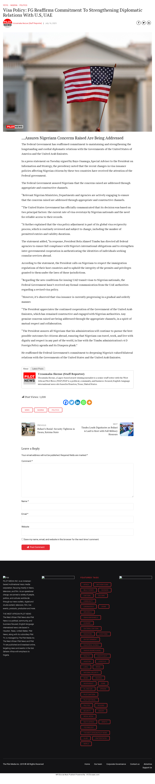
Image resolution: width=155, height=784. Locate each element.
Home (87, 764)
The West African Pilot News (95, 733)
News (27, 410)
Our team (98, 764)
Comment (27, 461)
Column (101, 596)
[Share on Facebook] (139, 23)
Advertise (148, 764)
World (86, 744)
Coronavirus (89, 606)
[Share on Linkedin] (149, 23)
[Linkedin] (77, 402)
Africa (86, 584)
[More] (89, 402)
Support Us (147, 767)
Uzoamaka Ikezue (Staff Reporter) (27, 23)
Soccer (101, 711)
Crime (103, 606)
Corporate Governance (116, 764)
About (25, 369)
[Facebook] (65, 402)
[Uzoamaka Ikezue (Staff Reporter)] (29, 383)
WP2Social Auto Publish (65, 775)
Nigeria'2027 (88, 683)
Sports (104, 722)
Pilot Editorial (90, 700)
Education (88, 634)
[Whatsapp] (83, 402)
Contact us (135, 764)
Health (87, 656)
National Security (91, 672)
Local (86, 667)
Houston (87, 661)
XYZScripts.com (92, 775)
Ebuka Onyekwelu (91, 617)
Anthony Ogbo (102, 584)
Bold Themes (89, 590)
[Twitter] (71, 402)
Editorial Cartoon (91, 628)
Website (25, 526)
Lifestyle (102, 661)
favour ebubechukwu (92, 650)
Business (104, 590)
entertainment (90, 639)
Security (87, 711)
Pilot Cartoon (89, 694)
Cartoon (87, 596)
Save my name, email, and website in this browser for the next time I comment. (61, 539)
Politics (55, 410)
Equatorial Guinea (91, 645)
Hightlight (102, 656)
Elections (103, 634)
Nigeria (40, 410)
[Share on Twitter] (144, 23)
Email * (24, 514)
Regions (101, 705)
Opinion (103, 689)
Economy (87, 623)
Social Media (88, 716)
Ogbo (103, 683)
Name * (25, 501)
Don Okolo (88, 612)
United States (101, 738)
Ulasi (86, 738)
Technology (89, 727)
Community (88, 601)
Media (98, 667)
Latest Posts (37, 369)
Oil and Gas (88, 689)
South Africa (89, 722)
